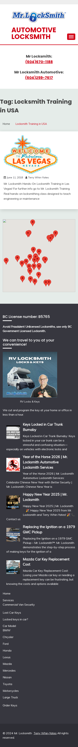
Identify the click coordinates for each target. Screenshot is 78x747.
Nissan (7, 677)
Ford (6, 644)
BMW (7, 630)
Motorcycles (11, 691)
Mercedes (9, 670)
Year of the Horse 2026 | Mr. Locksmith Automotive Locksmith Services (45, 462)
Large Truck (10, 697)
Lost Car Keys (12, 612)
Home (7, 593)
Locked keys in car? (15, 619)
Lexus (7, 657)
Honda (7, 650)
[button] (50, 239)
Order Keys (10, 705)
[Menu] (71, 37)
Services (8, 600)
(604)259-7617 (39, 77)
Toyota (7, 684)
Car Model (9, 626)
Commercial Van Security (19, 604)
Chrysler (8, 637)
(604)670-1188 (39, 61)
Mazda (7, 664)
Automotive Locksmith (33, 33)
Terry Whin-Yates (38, 177)
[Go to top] (68, 738)
